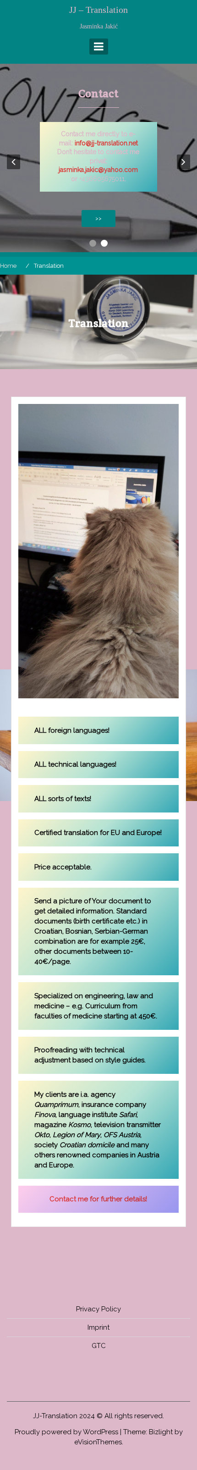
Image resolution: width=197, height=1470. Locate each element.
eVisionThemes (98, 1442)
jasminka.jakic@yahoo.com (98, 169)
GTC (99, 1346)
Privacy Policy (98, 1309)
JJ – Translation (98, 10)
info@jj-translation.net (106, 143)
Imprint (98, 1327)
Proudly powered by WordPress (66, 1432)
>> (98, 218)
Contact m (66, 1199)
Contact (98, 93)
